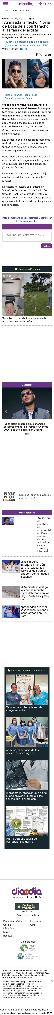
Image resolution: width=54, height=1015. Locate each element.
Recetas (7, 935)
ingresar (47, 3)
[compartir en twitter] (41, 54)
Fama (29, 98)
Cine (32, 924)
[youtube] (36, 897)
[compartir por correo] (50, 54)
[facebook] (27, 897)
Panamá (8, 98)
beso (34, 94)
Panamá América (12, 921)
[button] (6, 411)
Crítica (7, 924)
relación (19, 98)
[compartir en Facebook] (36, 54)
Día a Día (8, 928)
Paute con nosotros (27, 915)
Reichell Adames (13, 94)
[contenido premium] (27, 906)
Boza (27, 94)
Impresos (35, 921)
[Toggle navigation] (5, 3)
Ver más (38, 670)
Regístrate (27, 911)
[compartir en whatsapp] (45, 54)
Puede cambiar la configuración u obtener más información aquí (21, 996)
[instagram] (40, 897)
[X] (31, 897)
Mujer (6, 931)
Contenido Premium (29, 269)
